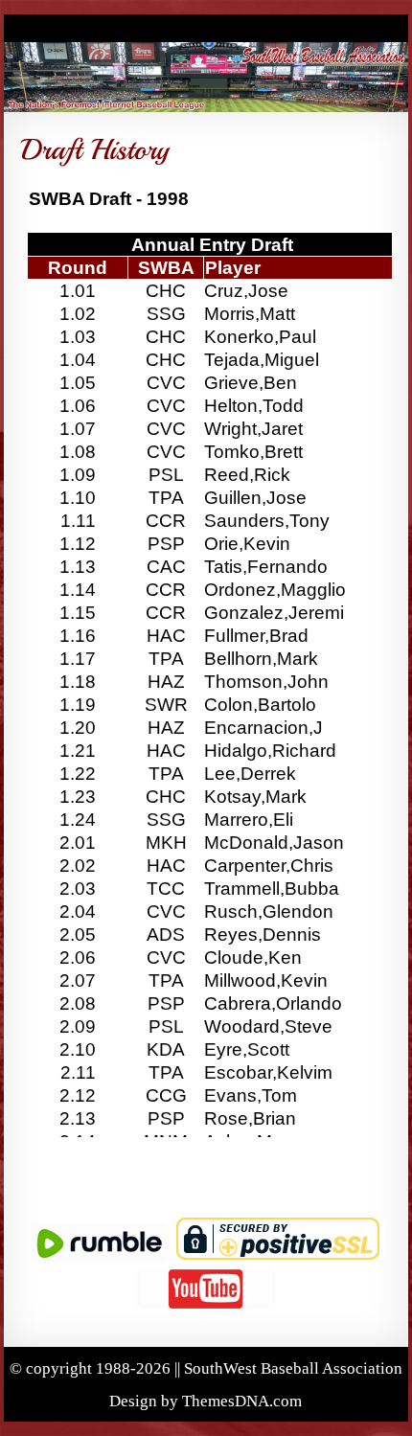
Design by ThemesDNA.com (205, 1401)
